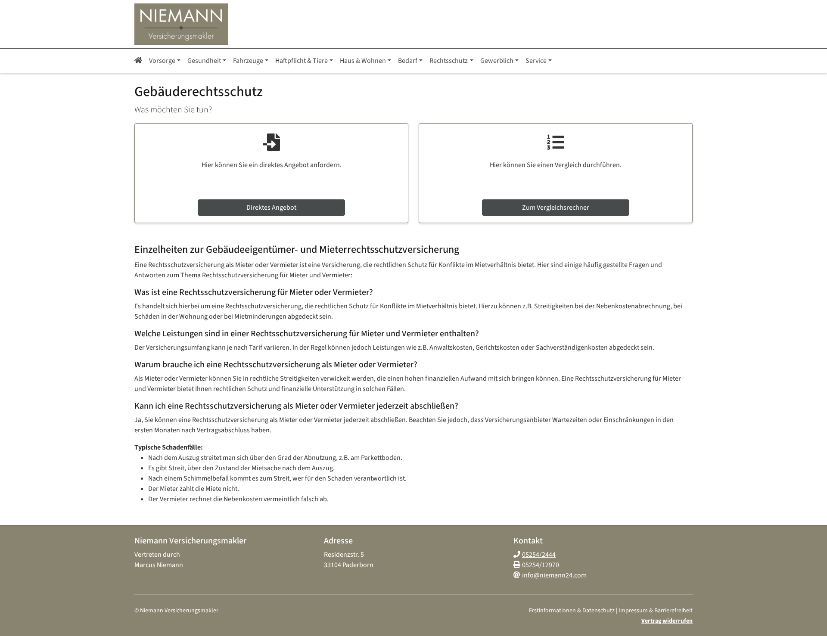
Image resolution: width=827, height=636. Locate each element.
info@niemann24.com (554, 575)
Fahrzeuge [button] (248, 60)
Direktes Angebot (271, 207)
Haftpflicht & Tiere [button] (301, 60)
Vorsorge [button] (162, 60)
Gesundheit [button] (204, 60)
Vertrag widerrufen (667, 621)
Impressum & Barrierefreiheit (656, 610)
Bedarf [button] (407, 60)
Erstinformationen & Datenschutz (572, 610)
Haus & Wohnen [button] (363, 60)
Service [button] (536, 60)
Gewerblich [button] (496, 60)
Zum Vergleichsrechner (555, 207)
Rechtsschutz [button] (448, 60)
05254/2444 (539, 554)
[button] (140, 60)
